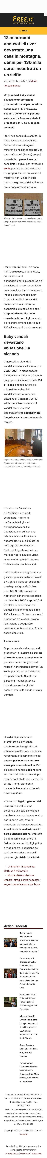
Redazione (37, 1153)
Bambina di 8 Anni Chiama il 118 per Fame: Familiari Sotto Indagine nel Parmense (28, 1001)
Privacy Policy (12, 1153)
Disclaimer (25, 1153)
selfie (7, 168)
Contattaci (23, 1134)
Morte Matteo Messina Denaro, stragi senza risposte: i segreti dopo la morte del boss (22, 880)
